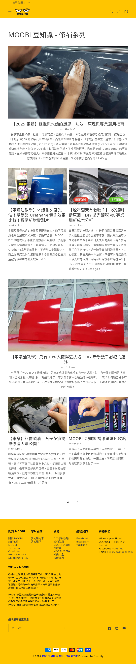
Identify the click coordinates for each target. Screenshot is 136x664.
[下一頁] (77, 501)
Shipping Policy (18, 557)
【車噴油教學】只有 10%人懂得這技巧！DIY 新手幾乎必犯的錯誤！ (68, 359)
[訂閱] (64, 628)
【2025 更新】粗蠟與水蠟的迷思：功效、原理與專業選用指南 (68, 123)
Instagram (82, 541)
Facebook (82, 538)
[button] (10, 11)
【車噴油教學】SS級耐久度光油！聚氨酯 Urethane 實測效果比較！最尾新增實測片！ (37, 215)
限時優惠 (59, 557)
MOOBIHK (117, 548)
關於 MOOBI (15, 538)
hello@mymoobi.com (120, 551)
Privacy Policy (17, 554)
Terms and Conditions (15, 549)
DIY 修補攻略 (61, 538)
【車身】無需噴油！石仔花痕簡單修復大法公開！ (36, 441)
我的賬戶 (36, 541)
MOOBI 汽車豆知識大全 (62, 553)
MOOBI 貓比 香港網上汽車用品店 (60, 656)
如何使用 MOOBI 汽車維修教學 (62, 545)
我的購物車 (37, 538)
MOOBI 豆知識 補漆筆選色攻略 (97, 438)
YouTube (81, 544)
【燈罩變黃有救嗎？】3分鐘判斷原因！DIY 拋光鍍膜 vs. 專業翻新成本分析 (96, 215)
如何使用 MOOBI (13, 543)
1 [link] (59, 501)
